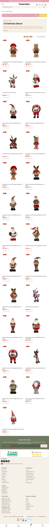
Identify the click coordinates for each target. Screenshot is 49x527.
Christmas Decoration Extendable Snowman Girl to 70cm (35, 215)
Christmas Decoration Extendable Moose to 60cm (11, 307)
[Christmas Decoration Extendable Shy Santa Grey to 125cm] (36, 386)
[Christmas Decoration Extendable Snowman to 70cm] (36, 80)
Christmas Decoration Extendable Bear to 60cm (35, 245)
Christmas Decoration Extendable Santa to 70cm (11, 246)
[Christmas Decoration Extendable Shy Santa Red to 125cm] (13, 417)
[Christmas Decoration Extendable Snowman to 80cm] (13, 386)
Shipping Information (30, 474)
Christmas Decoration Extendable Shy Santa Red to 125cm (13, 430)
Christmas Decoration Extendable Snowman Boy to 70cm (35, 277)
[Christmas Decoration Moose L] (36, 294)
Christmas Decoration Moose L (32, 306)
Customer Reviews (5, 482)
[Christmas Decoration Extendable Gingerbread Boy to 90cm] (36, 49)
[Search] (3, 7)
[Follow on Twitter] (4, 461)
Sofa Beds (28, 503)
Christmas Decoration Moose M (9, 92)
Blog (27, 481)
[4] (31, 37)
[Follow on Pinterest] (6, 461)
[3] (27, 37)
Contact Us (4, 473)
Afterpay (3, 476)
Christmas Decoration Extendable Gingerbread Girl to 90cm (12, 62)
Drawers (27, 499)
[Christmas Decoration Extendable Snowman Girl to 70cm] (36, 203)
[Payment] (24, 519)
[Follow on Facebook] (2, 461)
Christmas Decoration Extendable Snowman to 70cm (35, 93)
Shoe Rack (28, 509)
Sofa (27, 501)
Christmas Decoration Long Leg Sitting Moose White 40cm (35, 368)
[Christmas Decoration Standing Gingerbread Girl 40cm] (13, 172)
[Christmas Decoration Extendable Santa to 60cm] (13, 203)
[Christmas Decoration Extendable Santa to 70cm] (13, 233)
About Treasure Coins (30, 471)
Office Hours (4, 474)
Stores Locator (4, 471)
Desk (27, 498)
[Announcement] (24, 1)
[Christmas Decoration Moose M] (13, 80)
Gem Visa (4, 478)
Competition (4, 481)
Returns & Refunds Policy (30, 478)
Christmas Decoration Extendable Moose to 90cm (34, 185)
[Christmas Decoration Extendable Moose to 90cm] (36, 172)
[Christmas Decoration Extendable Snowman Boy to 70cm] (36, 264)
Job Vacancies (29, 482)
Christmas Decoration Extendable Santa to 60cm (11, 215)
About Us (27, 470)
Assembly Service (29, 473)
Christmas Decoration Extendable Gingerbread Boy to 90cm (35, 62)
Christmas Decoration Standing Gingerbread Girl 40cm (12, 185)
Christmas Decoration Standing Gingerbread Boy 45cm (35, 154)
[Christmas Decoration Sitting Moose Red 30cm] (13, 141)
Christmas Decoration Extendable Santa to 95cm (11, 277)
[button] (43, 7)
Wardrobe (28, 507)
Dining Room (28, 504)
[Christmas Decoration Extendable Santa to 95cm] (13, 264)
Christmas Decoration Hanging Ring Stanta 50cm (34, 124)
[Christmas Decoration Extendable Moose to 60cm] (13, 294)
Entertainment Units (29, 506)
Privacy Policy (21, 516)
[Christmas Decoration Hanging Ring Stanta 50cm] (36, 111)
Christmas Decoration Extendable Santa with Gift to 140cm (35, 338)
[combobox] (24, 7)
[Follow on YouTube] (9, 461)
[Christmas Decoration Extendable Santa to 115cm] (13, 111)
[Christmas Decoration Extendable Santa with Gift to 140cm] (36, 325)
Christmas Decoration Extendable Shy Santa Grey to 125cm (35, 399)
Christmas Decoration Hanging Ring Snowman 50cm (12, 368)
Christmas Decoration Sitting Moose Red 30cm (12, 153)
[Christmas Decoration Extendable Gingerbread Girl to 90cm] (13, 49)
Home (3, 11)
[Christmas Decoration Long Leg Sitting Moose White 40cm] (36, 356)
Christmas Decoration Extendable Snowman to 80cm (12, 399)
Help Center (4, 470)
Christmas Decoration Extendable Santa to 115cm (11, 124)
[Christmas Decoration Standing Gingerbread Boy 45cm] (36, 141)
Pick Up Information (29, 476)
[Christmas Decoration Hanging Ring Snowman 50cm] (13, 356)
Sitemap (3, 479)
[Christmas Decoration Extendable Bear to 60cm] (36, 233)
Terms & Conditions (29, 479)
